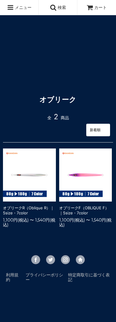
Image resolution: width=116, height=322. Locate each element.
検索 (61, 7)
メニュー (23, 7)
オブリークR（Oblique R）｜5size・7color (28, 210)
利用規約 (12, 277)
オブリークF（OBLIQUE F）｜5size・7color (84, 210)
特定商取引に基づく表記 (89, 277)
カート (100, 7)
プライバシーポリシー (44, 277)
